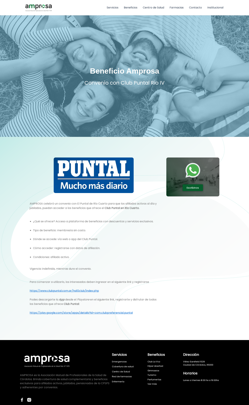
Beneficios (130, 7)
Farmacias (177, 7)
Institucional (215, 7)
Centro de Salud (153, 7)
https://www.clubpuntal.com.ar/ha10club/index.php (64, 291)
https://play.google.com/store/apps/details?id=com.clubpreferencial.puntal (81, 313)
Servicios (112, 7)
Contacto (195, 7)
